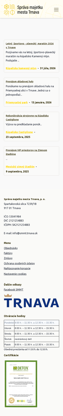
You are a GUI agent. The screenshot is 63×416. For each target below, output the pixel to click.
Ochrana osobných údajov (19, 263)
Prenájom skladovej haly (19, 81)
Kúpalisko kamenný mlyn (21, 68)
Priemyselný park (17, 102)
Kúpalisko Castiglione (19, 132)
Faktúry (8, 253)
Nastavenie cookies (15, 273)
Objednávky (11, 248)
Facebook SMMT (13, 289)
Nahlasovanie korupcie (17, 268)
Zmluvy (8, 258)
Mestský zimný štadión (20, 166)
